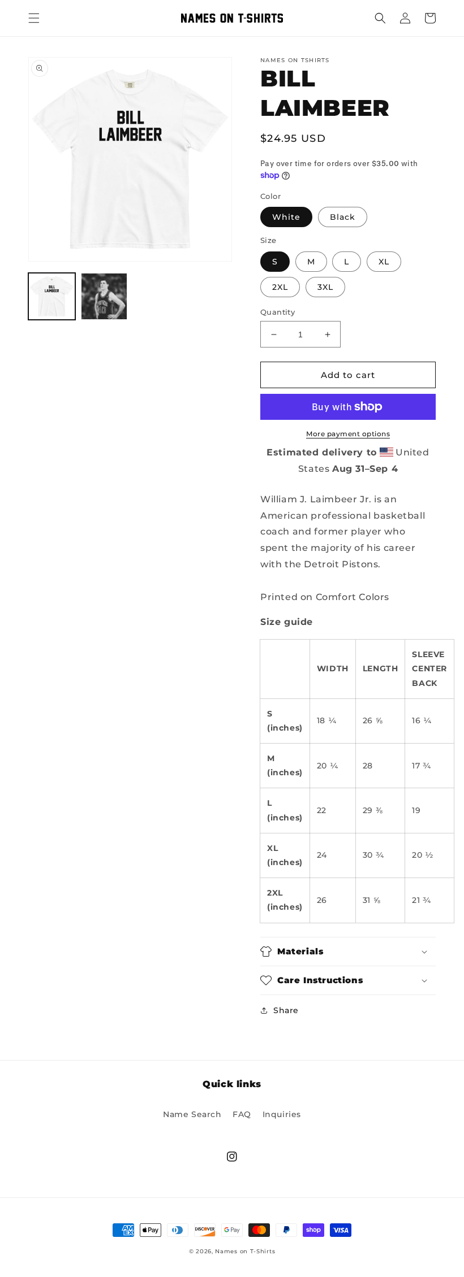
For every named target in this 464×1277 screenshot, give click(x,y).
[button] (34, 18)
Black (342, 217)
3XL (325, 287)
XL (384, 262)
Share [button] (286, 1010)
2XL (280, 287)
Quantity (277, 311)
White (286, 217)
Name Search (192, 1114)
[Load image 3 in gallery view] (104, 296)
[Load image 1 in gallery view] (51, 296)
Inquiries (282, 1114)
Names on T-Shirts (245, 1251)
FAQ (242, 1114)
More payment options (348, 433)
